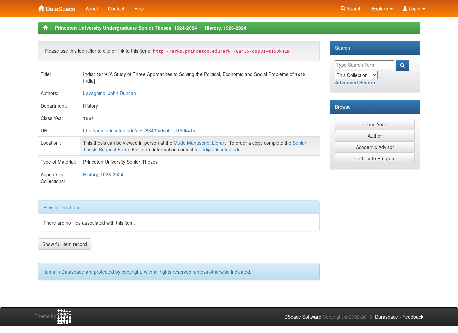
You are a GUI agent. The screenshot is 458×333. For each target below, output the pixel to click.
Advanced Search (355, 82)
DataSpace (59, 7)
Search (353, 8)
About (91, 8)
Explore (380, 8)
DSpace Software (302, 316)
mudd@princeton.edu (218, 149)
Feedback (412, 316)
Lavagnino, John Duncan (109, 93)
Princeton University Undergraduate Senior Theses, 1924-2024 (126, 27)
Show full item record (64, 244)
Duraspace (386, 316)
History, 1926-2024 (225, 27)
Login (414, 8)
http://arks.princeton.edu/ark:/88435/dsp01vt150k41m (140, 130)
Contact (116, 8)
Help (139, 8)
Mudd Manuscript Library (200, 142)
